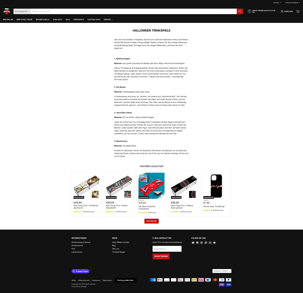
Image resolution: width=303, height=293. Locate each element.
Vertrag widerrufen (125, 280)
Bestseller (8, 19)
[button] (287, 11)
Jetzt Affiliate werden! (120, 242)
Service (107, 19)
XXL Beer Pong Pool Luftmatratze (146, 207)
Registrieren (161, 256)
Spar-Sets (57, 19)
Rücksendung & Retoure (81, 242)
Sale (68, 19)
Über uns (115, 249)
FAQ (73, 249)
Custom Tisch (93, 19)
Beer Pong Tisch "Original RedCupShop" (182, 206)
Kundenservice (77, 245)
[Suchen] (240, 11)
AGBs (74, 280)
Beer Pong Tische (24, 19)
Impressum (96, 280)
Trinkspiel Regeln (118, 252)
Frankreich (291, 3)
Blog (114, 245)
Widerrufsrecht (83, 280)
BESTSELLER (151, 221)
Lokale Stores (77, 252)
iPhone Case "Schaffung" (214, 206)
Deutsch (276, 3)
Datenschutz (107, 280)
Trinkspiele (78, 19)
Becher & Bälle (42, 19)
